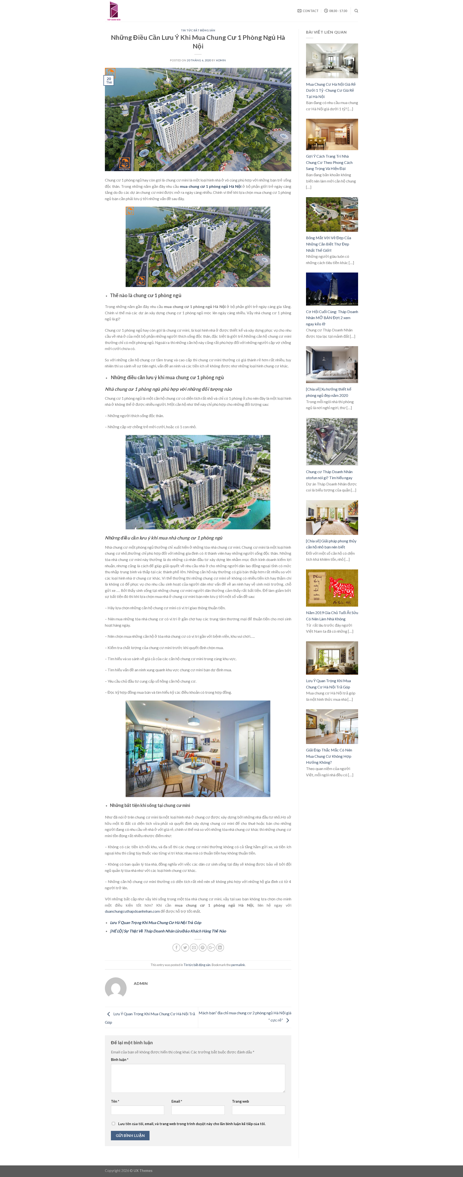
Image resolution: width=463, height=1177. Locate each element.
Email (176, 1101)
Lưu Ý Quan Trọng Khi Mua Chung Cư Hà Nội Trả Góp (155, 922)
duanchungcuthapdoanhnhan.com (132, 911)
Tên (115, 1101)
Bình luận (119, 1060)
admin (221, 60)
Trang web (240, 1101)
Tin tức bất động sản (198, 30)
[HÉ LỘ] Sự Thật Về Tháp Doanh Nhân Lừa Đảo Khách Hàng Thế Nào (168, 931)
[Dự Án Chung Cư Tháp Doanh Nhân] (129, 11)
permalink (238, 965)
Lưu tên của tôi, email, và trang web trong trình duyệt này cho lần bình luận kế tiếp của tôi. (192, 1124)
